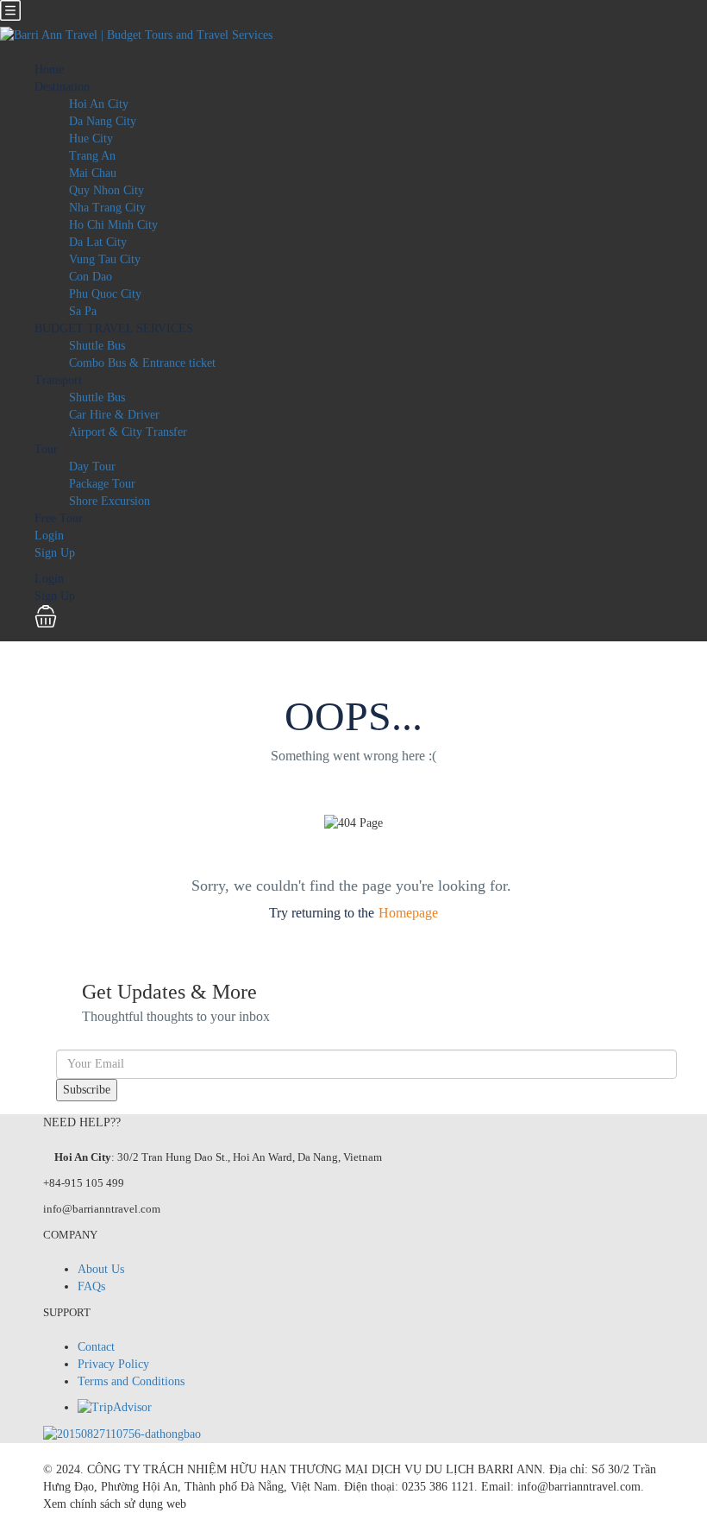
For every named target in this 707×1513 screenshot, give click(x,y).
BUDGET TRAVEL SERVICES (113, 328)
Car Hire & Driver (114, 414)
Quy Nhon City (106, 190)
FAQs (91, 1286)
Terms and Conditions (131, 1381)
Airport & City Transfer (128, 432)
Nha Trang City (107, 207)
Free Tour (58, 518)
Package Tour (102, 483)
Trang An (92, 155)
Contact (96, 1346)
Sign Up (54, 552)
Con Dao (90, 276)
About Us (101, 1269)
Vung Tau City (105, 259)
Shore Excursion (109, 501)
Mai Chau (92, 173)
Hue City (91, 138)
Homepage (408, 912)
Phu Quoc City (105, 293)
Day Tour (92, 466)
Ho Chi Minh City (113, 224)
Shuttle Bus (97, 345)
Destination (62, 86)
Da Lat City (98, 242)
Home (49, 69)
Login (49, 535)
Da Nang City (102, 121)
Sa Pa (83, 311)
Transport (58, 380)
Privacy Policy (113, 1364)
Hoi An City (98, 104)
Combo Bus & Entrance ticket (142, 362)
